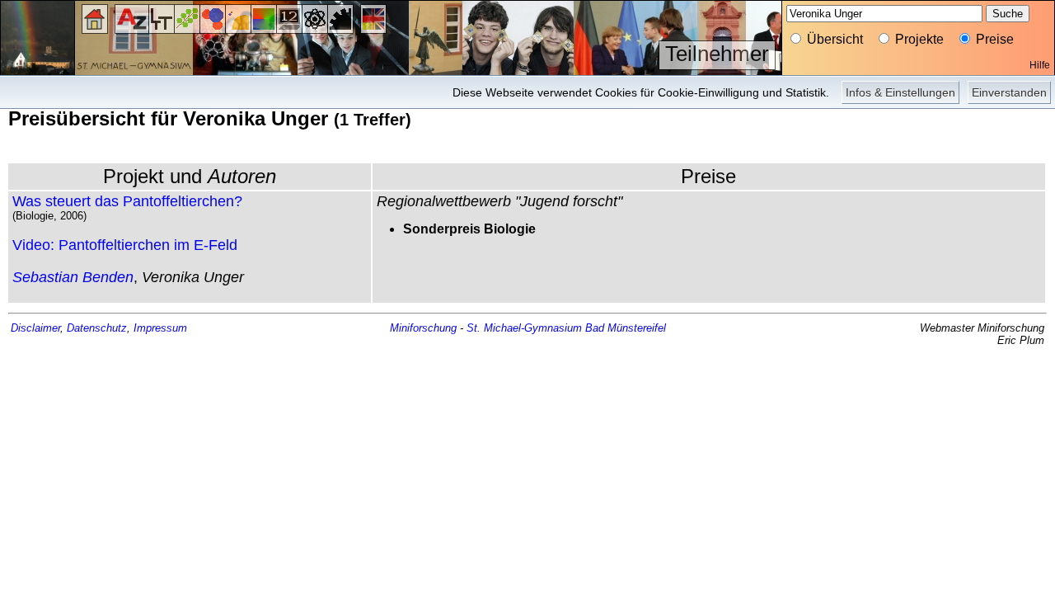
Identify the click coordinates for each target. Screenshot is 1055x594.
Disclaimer (35, 328)
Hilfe (1039, 65)
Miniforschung (423, 328)
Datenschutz (97, 328)
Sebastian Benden (73, 277)
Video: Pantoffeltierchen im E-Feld (124, 245)
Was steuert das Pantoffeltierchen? (127, 201)
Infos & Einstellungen (900, 92)
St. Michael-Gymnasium (524, 328)
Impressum (160, 328)
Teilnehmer (717, 53)
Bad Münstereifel (625, 328)
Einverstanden (1009, 92)
